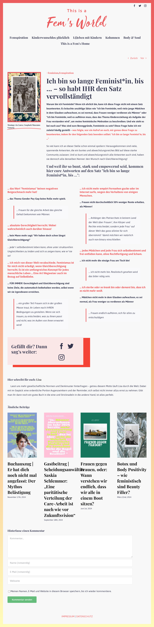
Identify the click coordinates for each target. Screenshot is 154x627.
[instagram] (62, 356)
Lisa (38, 379)
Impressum (68, 616)
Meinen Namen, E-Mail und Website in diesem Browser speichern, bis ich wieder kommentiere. (61, 591)
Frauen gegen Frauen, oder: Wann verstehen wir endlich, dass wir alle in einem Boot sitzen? (94, 484)
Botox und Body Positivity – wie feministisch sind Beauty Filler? (131, 478)
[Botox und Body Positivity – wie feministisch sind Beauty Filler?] (131, 414)
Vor (142, 58)
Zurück (134, 58)
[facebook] (62, 345)
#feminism (52, 72)
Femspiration (66, 72)
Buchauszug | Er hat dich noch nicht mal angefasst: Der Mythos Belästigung (22, 478)
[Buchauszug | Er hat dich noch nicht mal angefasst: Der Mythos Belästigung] (22, 414)
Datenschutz (84, 616)
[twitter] (71, 345)
